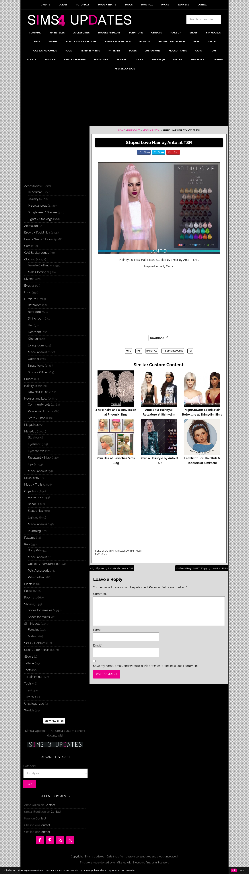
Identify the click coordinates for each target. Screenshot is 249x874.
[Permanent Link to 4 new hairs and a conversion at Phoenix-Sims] (116, 405)
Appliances (35, 497)
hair (139, 351)
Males (32, 636)
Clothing (29, 259)
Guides (29, 379)
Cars (27, 246)
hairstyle (151, 351)
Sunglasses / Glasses (42, 212)
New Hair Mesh (151, 130)
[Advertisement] (124, 100)
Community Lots (39, 404)
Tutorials (30, 697)
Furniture (30, 299)
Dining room (36, 318)
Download (157, 338)
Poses (28, 590)
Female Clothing (39, 265)
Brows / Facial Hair (37, 232)
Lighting (33, 517)
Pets (27, 544)
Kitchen (33, 338)
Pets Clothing (37, 577)
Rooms (29, 597)
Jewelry (33, 199)
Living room (36, 345)
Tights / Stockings (40, 219)
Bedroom (34, 312)
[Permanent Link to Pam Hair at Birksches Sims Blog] (116, 453)
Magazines (31, 424)
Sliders (28, 656)
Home (121, 130)
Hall (30, 325)
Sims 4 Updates (81, 21)
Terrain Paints (33, 677)
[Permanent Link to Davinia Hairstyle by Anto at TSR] (159, 453)
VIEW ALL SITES (54, 720)
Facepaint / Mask (39, 457)
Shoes (28, 604)
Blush (32, 437)
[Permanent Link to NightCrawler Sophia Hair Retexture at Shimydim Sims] (202, 405)
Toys (27, 690)
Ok (233, 870)
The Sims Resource (172, 351)
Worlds (29, 710)
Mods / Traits (33, 484)
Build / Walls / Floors (39, 239)
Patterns (29, 537)
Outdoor (33, 359)
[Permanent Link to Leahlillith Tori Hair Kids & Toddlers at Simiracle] (202, 453)
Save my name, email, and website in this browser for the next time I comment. (145, 666)
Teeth (28, 670)
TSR (190, 351)
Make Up (30, 431)
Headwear (35, 192)
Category (29, 766)
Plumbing (34, 531)
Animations (31, 226)
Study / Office (37, 372)
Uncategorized (34, 703)
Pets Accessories (39, 570)
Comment (100, 594)
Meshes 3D (31, 478)
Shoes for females (40, 610)
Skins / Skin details (36, 650)
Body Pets (35, 550)
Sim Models (32, 623)
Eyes (27, 285)
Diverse (29, 279)
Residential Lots (38, 411)
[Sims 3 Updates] (55, 744)
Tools (28, 683)
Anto (128, 351)
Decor (32, 504)
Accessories (32, 186)
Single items (36, 365)
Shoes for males (39, 617)
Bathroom (35, 305)
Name (98, 630)
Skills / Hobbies (35, 643)
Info (242, 870)
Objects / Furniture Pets (44, 564)
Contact (50, 805)
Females (33, 629)
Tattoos (29, 663)
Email (97, 645)
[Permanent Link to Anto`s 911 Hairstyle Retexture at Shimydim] (159, 405)
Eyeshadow (36, 451)
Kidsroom (34, 332)
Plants (28, 584)
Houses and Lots (35, 398)
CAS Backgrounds (36, 252)
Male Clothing (37, 272)
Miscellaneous (37, 205)
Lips (30, 464)
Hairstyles (133, 130)
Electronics (35, 510)
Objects (29, 491)
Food (27, 292)
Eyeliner (33, 444)
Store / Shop (37, 418)
